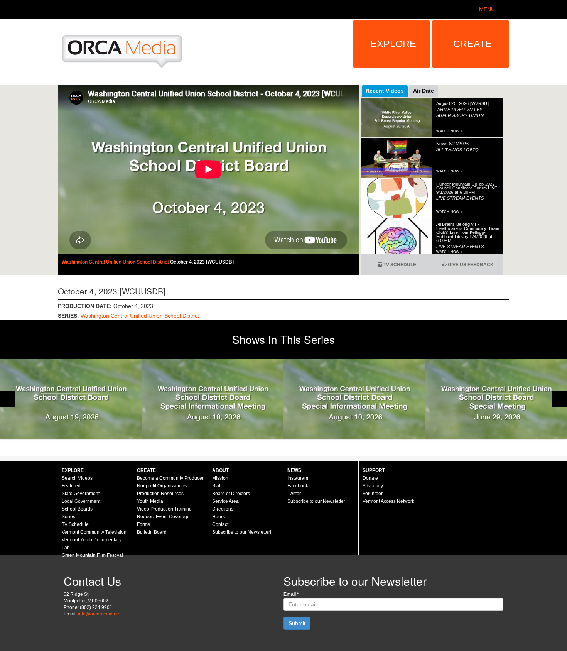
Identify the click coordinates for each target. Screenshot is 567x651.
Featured (71, 486)
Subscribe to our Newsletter (316, 501)
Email (291, 594)
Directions (222, 509)
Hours (218, 516)
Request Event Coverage (163, 516)
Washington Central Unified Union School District (116, 262)
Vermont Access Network (388, 501)
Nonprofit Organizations (162, 486)
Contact (220, 524)
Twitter (294, 493)
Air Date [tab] (423, 91)
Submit (297, 623)
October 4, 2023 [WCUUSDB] (202, 262)
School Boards (77, 509)
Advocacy (373, 486)
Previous (7, 399)
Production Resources (160, 493)
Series (68, 516)
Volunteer (373, 493)
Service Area (225, 501)
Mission (220, 478)
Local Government (81, 501)
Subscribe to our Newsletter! (241, 532)
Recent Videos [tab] (385, 91)
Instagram (297, 478)
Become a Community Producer (170, 478)
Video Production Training (164, 509)
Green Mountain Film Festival (92, 555)
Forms (143, 524)
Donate (370, 478)
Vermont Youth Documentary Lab (92, 543)
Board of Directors (231, 493)
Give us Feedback (470, 264)
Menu (487, 9)
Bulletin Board (152, 532)
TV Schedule (399, 264)
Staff (216, 486)
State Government (81, 493)
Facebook (297, 486)
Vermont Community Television (94, 532)
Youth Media (150, 501)
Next (559, 399)
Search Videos (77, 478)
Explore (393, 43)
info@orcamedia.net (99, 614)
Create (472, 43)
